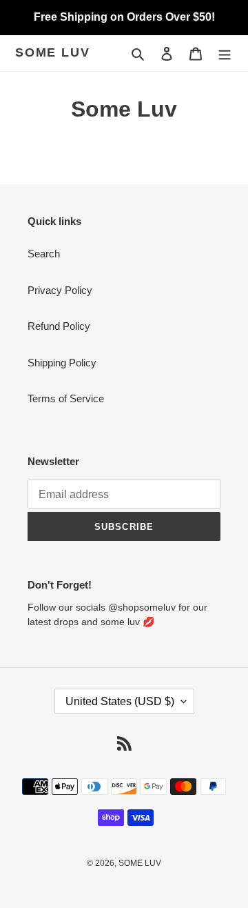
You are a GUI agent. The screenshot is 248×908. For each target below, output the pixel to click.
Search (44, 253)
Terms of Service (66, 398)
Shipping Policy (62, 362)
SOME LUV (52, 52)
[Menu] (224, 53)
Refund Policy (59, 326)
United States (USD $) (119, 701)
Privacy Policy (60, 290)
